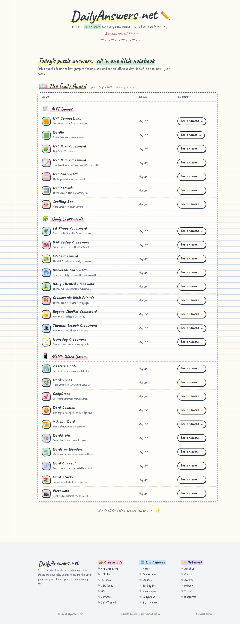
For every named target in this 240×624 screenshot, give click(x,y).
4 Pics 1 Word (64, 422)
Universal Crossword (70, 270)
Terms (187, 591)
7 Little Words (65, 366)
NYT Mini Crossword (69, 146)
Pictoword (61, 491)
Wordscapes (62, 380)
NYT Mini (105, 574)
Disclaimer (190, 597)
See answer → (190, 135)
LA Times (106, 580)
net (120, 15)
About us (189, 569)
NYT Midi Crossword (69, 160)
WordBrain (61, 436)
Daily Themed (108, 602)
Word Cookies (64, 408)
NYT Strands (63, 188)
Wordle (58, 132)
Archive (188, 580)
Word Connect (64, 463)
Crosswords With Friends (73, 298)
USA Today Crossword (71, 242)
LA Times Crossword (70, 228)
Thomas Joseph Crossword (75, 326)
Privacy (188, 585)
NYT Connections (67, 119)
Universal (106, 597)
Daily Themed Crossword (73, 284)
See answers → (191, 121)
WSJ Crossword (65, 256)
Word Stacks (63, 477)
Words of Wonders (68, 449)
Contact (189, 574)
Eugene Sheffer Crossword (75, 312)
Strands (147, 580)
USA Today (107, 585)
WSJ (103, 591)
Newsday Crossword (69, 340)
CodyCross (61, 394)
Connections (149, 574)
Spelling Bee (63, 202)
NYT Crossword (65, 174)
